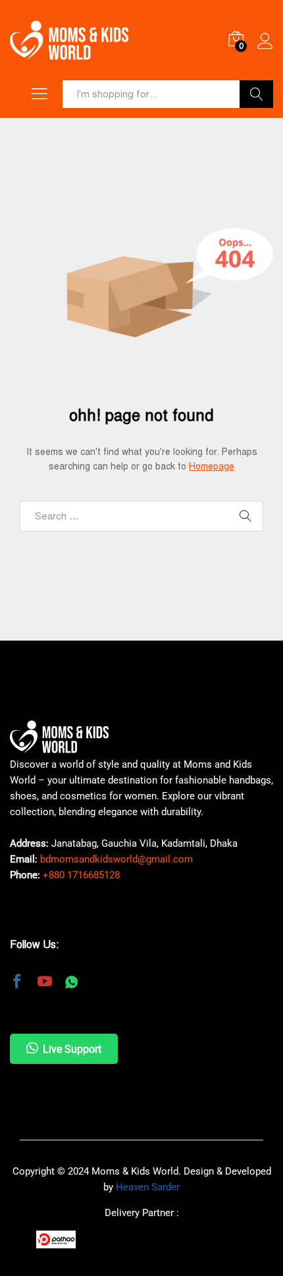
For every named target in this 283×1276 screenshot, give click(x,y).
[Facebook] (17, 983)
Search (256, 94)
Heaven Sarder (148, 1187)
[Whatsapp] (71, 982)
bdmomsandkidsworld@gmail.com (116, 859)
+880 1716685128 (81, 875)
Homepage (211, 466)
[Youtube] (45, 983)
